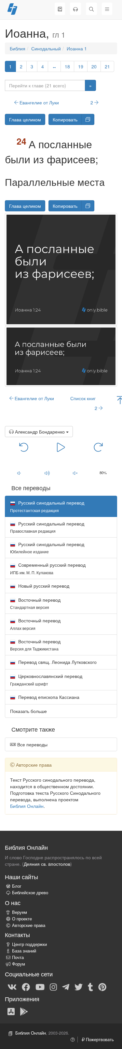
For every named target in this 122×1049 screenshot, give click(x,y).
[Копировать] (87, 119)
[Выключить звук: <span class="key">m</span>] (75, 473)
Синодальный (46, 48)
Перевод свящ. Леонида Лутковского (57, 662)
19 (80, 66)
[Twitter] (79, 986)
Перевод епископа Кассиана (48, 697)
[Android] (24, 1011)
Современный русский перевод (48, 568)
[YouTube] (40, 986)
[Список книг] (60, 9)
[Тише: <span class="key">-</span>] (19, 473)
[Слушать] (75, 9)
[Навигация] (107, 9)
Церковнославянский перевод (46, 679)
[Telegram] (65, 986)
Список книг (83, 398)
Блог (16, 886)
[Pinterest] (102, 986)
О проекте (22, 919)
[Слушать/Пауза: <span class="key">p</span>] (61, 446)
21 (107, 66)
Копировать (65, 119)
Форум (18, 964)
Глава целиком (25, 119)
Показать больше (28, 711)
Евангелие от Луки (38, 102)
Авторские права (28, 925)
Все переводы (31, 744)
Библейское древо (30, 893)
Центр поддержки (29, 944)
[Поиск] (91, 9)
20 (94, 66)
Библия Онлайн (27, 806)
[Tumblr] (90, 986)
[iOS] (11, 1011)
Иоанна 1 (77, 48)
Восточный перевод (35, 603)
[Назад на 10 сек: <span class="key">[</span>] (24, 446)
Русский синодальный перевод (47, 527)
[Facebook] (26, 986)
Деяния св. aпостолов (47, 864)
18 (67, 66)
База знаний (24, 951)
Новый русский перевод (43, 585)
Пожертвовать (99, 1039)
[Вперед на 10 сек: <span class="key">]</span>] (98, 446)
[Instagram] (53, 986)
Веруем (19, 912)
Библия (17, 48)
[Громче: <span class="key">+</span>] (47, 473)
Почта (18, 957)
